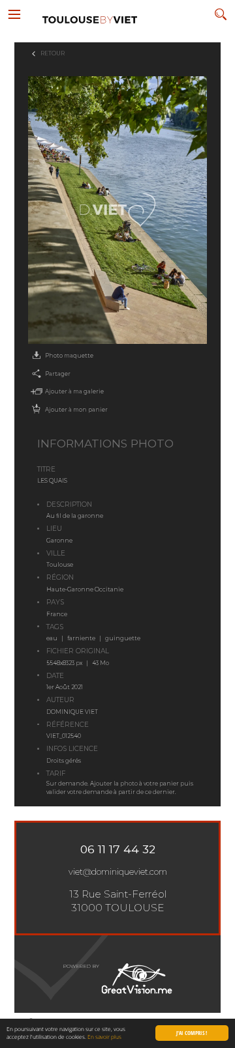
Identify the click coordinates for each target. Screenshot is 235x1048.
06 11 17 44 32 (117, 849)
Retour (52, 53)
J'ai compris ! (191, 1032)
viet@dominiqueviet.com (118, 871)
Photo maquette (69, 355)
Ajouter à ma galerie (74, 391)
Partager (57, 374)
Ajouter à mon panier (76, 409)
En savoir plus (104, 1036)
